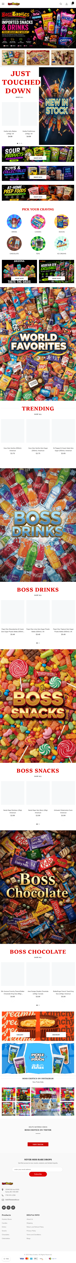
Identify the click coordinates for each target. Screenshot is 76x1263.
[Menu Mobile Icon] (3, 4)
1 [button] (17, 143)
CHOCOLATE (14, 254)
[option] (10, 122)
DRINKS (14, 232)
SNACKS (62, 232)
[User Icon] (67, 4)
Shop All (19, 97)
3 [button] (21, 143)
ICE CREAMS (61, 254)
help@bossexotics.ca (12, 1200)
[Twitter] (4, 1208)
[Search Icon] (61, 4)
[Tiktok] (13, 1208)
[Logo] (14, 3)
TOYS (38, 254)
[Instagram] (8, 1208)
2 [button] (19, 143)
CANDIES (38, 232)
